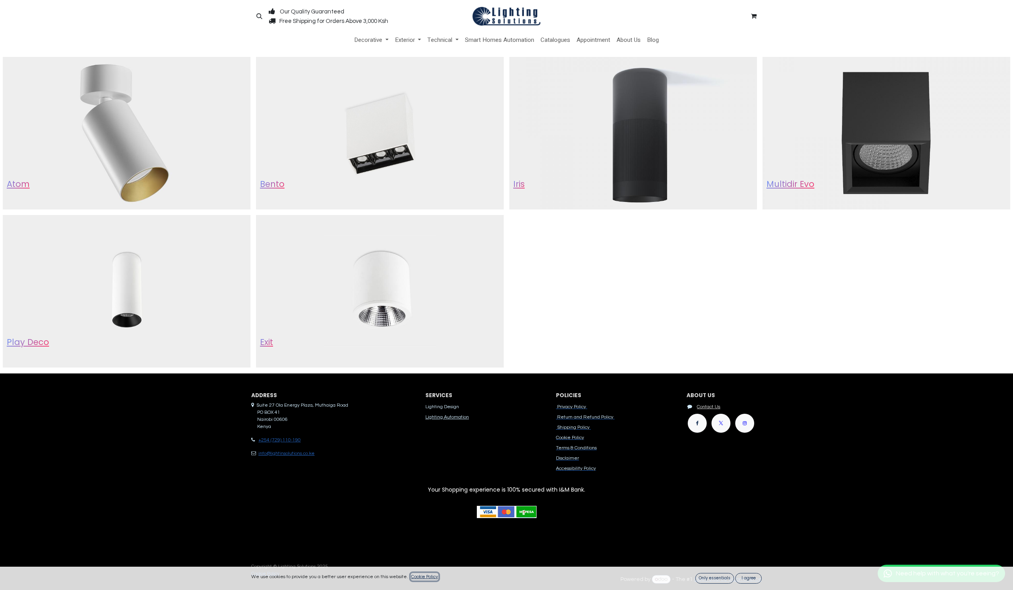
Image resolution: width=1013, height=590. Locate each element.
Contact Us (708, 406)
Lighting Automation (447, 417)
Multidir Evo (790, 184)
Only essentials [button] (714, 578)
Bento (272, 184)
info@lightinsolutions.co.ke (286, 453)
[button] (259, 16)
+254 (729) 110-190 (279, 440)
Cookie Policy (424, 577)
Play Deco (28, 342)
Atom (18, 184)
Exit (266, 342)
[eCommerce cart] (754, 16)
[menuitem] (371, 40)
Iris (519, 184)
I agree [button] (749, 578)
